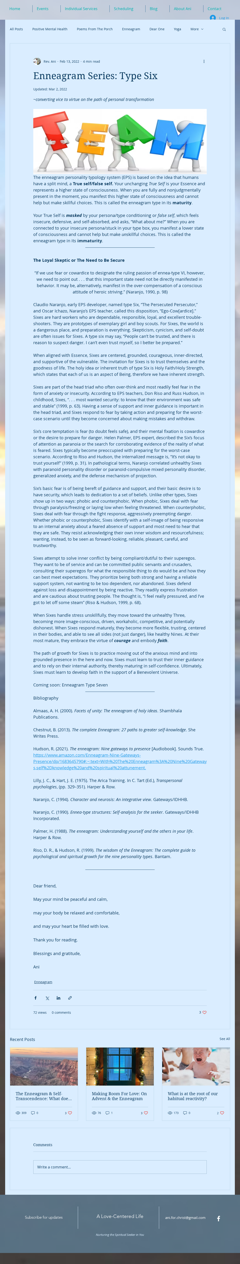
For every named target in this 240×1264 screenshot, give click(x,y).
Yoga (177, 29)
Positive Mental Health (50, 29)
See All (225, 1039)
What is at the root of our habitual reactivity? (193, 1096)
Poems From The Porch (95, 29)
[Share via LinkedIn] (58, 998)
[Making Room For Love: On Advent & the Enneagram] (120, 1067)
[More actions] (204, 61)
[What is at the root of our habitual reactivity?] (196, 1067)
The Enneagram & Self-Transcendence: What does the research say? (43, 1096)
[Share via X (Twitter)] (47, 998)
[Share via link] (70, 998)
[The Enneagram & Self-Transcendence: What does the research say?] (44, 1067)
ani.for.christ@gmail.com (185, 1217)
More (195, 29)
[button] (224, 29)
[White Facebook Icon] (218, 1218)
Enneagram (131, 29)
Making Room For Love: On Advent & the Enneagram (119, 1096)
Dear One (157, 29)
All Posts (16, 29)
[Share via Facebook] (35, 998)
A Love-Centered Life (120, 1216)
